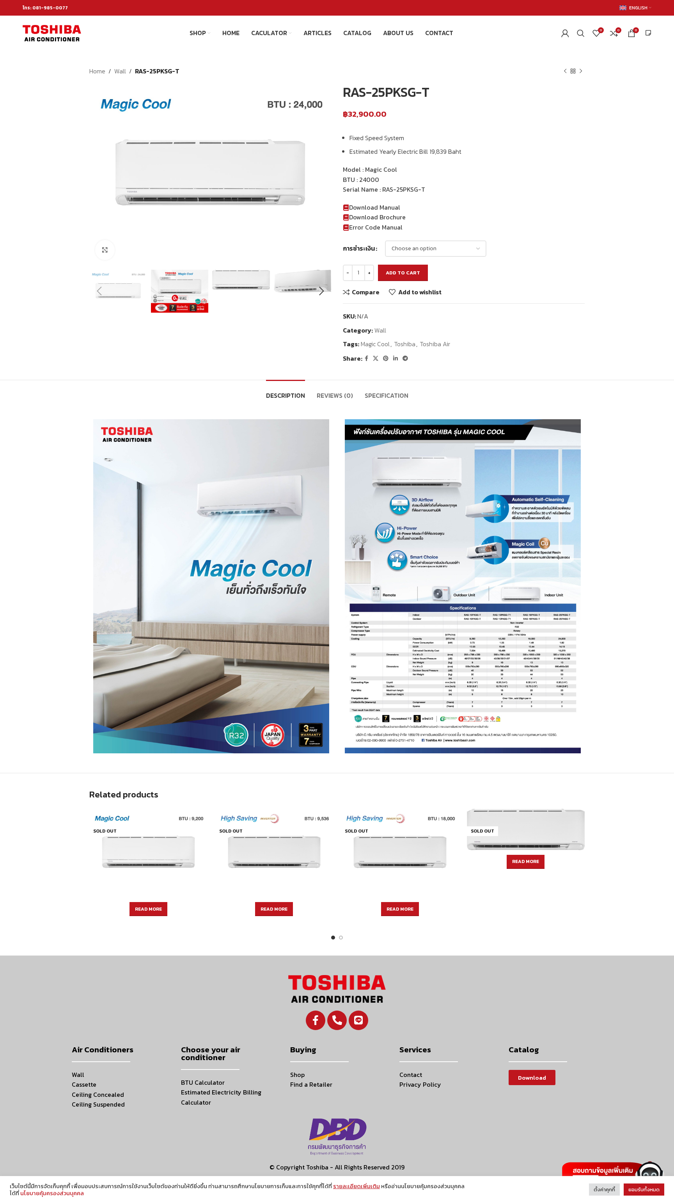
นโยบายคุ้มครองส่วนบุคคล (52, 1193)
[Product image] (148, 853)
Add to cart (403, 272)
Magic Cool (375, 344)
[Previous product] (565, 71)
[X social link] (376, 358)
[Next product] (581, 71)
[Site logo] (52, 32)
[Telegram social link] (405, 358)
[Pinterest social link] (386, 358)
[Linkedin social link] (395, 358)
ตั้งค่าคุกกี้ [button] (604, 1189)
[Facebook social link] (366, 358)
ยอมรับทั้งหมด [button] (644, 1189)
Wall (120, 71)
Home (97, 71)
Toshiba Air (435, 344)
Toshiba (404, 344)
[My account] (565, 33)
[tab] (285, 392)
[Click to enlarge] (105, 250)
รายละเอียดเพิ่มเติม (356, 1186)
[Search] (581, 33)
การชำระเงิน (359, 248)
